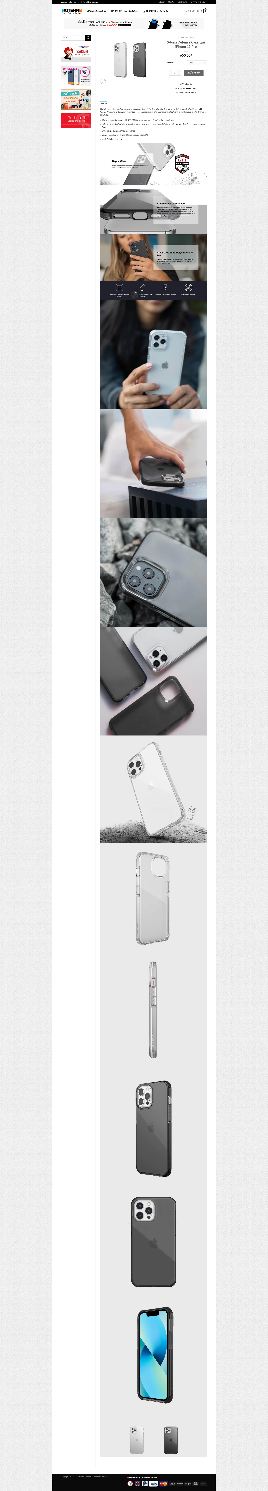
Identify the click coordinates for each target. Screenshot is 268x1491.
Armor (187, 93)
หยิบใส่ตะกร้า (194, 73)
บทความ (194, 2)
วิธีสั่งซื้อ (171, 2)
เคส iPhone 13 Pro (186, 38)
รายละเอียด (103, 103)
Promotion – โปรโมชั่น (157, 11)
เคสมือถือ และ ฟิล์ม (98, 11)
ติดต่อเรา (203, 2)
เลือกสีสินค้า (169, 63)
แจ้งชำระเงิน (182, 2)
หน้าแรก (161, 2)
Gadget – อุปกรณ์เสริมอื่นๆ (125, 11)
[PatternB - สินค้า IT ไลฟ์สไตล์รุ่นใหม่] (72, 11)
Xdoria (193, 93)
